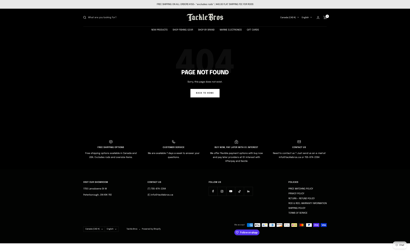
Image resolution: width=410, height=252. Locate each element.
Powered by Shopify (151, 229)
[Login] (318, 17)
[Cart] (325, 17)
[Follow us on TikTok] (239, 191)
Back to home (205, 93)
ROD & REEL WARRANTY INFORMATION (307, 203)
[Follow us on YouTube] (230, 191)
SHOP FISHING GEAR (183, 30)
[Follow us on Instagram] (221, 191)
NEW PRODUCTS (159, 30)
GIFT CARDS (253, 30)
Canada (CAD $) (288, 18)
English (305, 18)
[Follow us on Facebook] (213, 191)
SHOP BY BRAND (206, 30)
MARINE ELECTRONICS (231, 30)
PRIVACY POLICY (296, 193)
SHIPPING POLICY (296, 208)
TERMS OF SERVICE (298, 213)
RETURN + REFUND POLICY (301, 198)
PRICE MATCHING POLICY (300, 189)
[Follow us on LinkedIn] (248, 191)
